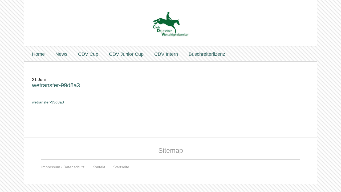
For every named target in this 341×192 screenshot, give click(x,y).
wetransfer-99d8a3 (56, 85)
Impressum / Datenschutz (62, 167)
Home (38, 54)
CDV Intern (166, 54)
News (61, 54)
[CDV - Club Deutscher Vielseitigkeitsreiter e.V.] (170, 19)
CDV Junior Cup (126, 54)
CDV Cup (88, 54)
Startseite (121, 167)
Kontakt (98, 167)
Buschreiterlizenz (207, 54)
